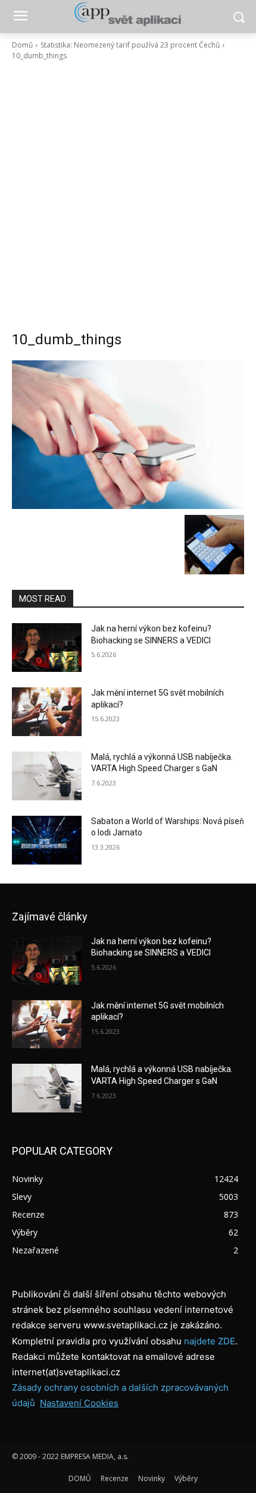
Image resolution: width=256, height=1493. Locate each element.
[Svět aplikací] (128, 14)
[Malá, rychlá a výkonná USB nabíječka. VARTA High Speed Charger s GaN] (47, 776)
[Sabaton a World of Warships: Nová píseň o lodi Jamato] (47, 840)
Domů (22, 45)
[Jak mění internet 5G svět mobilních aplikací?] (47, 711)
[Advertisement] (128, 195)
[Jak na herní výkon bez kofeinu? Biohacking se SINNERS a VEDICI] (47, 647)
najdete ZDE (209, 1341)
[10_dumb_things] (128, 434)
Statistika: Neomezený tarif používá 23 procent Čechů (130, 45)
